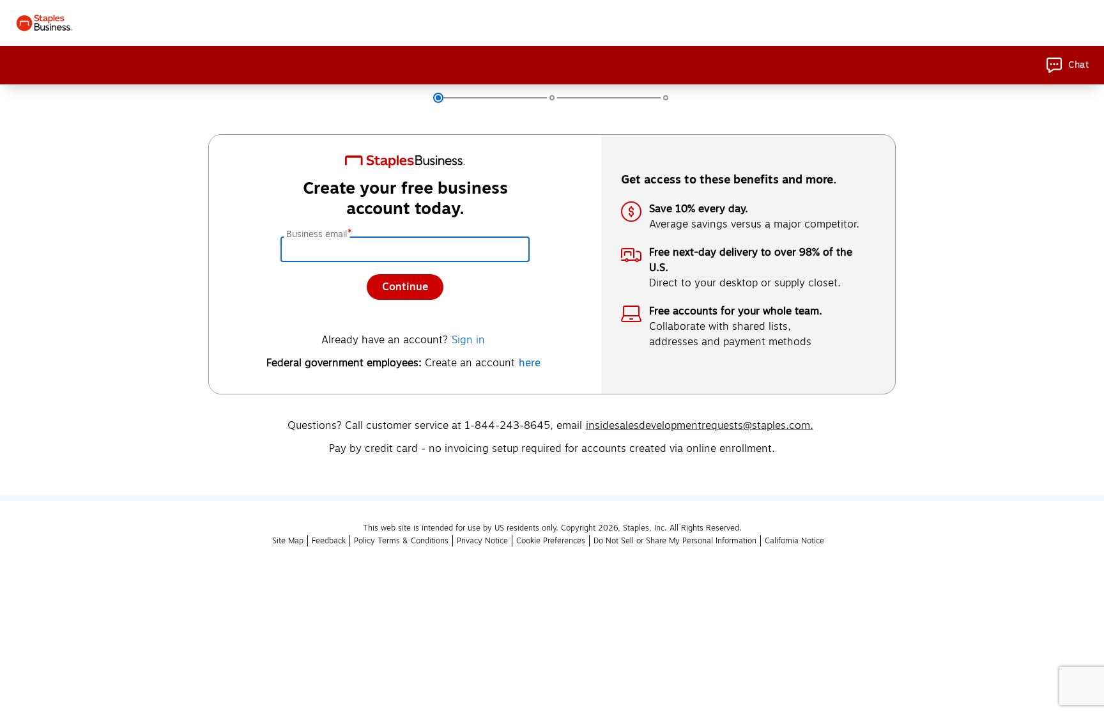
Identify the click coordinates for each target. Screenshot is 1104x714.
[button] (329, 540)
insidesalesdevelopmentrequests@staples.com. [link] (699, 425)
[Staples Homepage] (44, 23)
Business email (317, 234)
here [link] (529, 363)
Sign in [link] (468, 340)
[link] (1067, 65)
